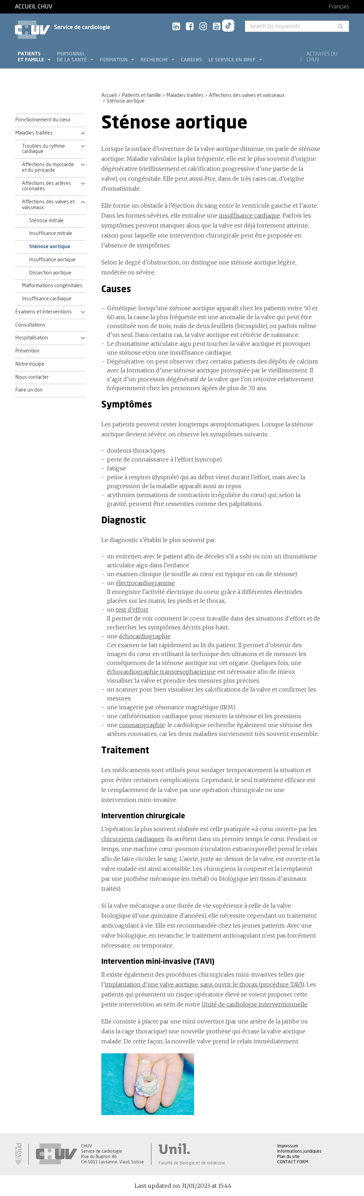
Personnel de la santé (72, 56)
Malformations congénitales (52, 285)
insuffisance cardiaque (249, 215)
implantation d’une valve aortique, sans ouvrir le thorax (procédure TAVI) (204, 984)
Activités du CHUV (321, 57)
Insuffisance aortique (52, 259)
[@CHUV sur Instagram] (203, 26)
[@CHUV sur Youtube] (216, 26)
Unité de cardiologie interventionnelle (254, 1004)
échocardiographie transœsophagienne (161, 671)
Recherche (155, 60)
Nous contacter (32, 377)
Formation (114, 60)
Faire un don (29, 390)
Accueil (109, 95)
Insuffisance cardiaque (46, 298)
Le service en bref (232, 60)
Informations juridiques (299, 1151)
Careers (191, 60)
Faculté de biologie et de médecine (192, 1163)
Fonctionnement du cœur (43, 120)
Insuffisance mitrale (50, 233)
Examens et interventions (43, 312)
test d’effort (132, 609)
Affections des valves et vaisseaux (247, 95)
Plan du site (288, 1156)
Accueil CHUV (33, 7)
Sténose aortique (49, 246)
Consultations (30, 325)
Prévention (27, 351)
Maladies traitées (185, 95)
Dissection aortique (50, 273)
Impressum (287, 1146)
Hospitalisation (31, 337)
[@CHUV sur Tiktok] (228, 27)
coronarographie (142, 724)
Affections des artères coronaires (46, 186)
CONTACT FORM (292, 1162)
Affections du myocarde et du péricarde (48, 167)
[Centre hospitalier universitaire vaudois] (56, 1154)
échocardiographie (145, 636)
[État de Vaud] (18, 1154)
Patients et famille (32, 56)
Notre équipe (29, 364)
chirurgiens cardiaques (132, 838)
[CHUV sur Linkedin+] (176, 26)
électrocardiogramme (145, 582)
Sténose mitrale (46, 220)
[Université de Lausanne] (192, 1148)
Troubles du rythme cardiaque (43, 149)
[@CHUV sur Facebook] (189, 26)
